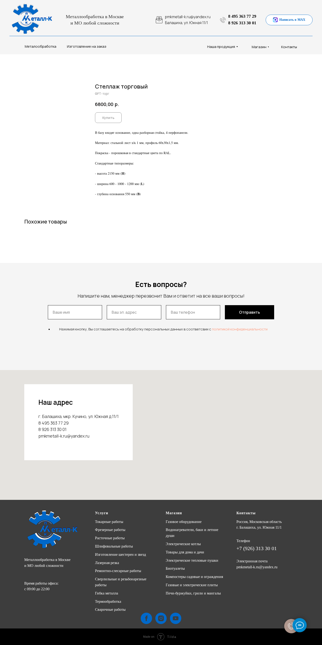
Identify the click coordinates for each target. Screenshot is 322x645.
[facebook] (146, 618)
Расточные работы (110, 538)
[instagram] (161, 618)
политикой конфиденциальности (240, 329)
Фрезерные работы (110, 530)
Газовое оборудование (184, 522)
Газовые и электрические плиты (192, 585)
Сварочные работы (110, 609)
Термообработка (108, 601)
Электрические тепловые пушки (192, 560)
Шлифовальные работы (114, 546)
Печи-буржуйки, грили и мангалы (193, 593)
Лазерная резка (107, 563)
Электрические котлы (183, 544)
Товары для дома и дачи (185, 552)
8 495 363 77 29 (242, 16)
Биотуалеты (175, 568)
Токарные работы (109, 522)
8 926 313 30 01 (242, 23)
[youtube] (175, 618)
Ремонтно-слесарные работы (118, 571)
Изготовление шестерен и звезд (120, 554)
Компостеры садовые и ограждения (194, 577)
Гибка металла (106, 593)
